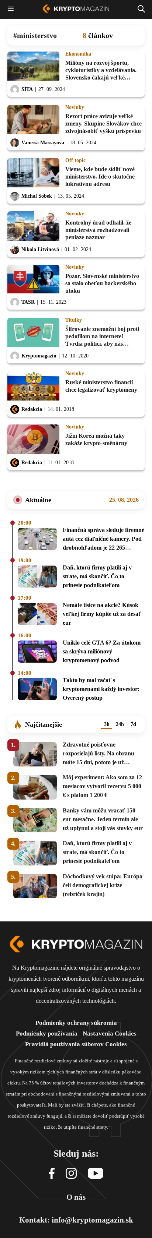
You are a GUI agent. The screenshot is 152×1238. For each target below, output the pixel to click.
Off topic (75, 160)
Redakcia (31, 409)
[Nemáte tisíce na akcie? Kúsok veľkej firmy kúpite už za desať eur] (37, 615)
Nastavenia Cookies (110, 1033)
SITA (27, 89)
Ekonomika (78, 54)
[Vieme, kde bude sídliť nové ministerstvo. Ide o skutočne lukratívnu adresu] (33, 173)
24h (120, 724)
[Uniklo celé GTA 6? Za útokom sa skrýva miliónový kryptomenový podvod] (37, 653)
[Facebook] (52, 1174)
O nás (76, 1197)
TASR (28, 302)
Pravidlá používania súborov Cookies (76, 1044)
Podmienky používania (46, 1033)
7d (133, 724)
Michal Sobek (36, 196)
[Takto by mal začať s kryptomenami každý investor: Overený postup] (37, 690)
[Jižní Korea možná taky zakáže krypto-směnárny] (33, 439)
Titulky (73, 320)
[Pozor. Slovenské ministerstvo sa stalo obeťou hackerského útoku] (33, 279)
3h (107, 724)
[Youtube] (96, 1174)
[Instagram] (71, 1174)
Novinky (74, 107)
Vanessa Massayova (42, 142)
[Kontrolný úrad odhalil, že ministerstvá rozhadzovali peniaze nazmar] (33, 226)
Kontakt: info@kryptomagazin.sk (76, 1220)
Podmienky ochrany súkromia (76, 1022)
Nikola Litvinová (40, 249)
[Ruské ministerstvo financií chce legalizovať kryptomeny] (33, 386)
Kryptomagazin (38, 356)
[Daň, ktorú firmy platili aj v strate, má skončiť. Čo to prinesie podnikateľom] (37, 577)
